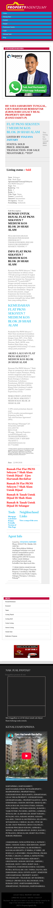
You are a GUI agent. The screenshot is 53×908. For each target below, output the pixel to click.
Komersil (8, 606)
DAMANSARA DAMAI (26, 867)
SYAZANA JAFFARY (28, 542)
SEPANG (9, 830)
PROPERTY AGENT (30, 875)
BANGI (34, 830)
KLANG (31, 822)
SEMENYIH (42, 872)
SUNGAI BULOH (12, 805)
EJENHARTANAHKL (14, 800)
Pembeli (5, 20)
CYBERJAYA (11, 867)
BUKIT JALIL (33, 864)
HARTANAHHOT (25, 786)
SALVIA (39, 870)
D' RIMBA (29, 850)
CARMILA (26, 856)
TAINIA (32, 870)
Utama (5, 13)
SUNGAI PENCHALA (27, 842)
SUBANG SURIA (18, 845)
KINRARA (37, 828)
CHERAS (23, 822)
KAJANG (41, 830)
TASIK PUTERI (12, 811)
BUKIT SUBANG (37, 814)
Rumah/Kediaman (10, 601)
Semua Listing (9, 627)
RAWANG (41, 808)
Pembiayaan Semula (9, 27)
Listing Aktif (9, 619)
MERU (8, 845)
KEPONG (32, 811)
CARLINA (17, 856)
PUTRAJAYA (11, 833)
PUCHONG (23, 811)
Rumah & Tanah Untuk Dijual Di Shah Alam (21, 496)
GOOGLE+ (10, 881)
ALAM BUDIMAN (33, 848)
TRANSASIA (24, 886)
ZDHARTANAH (40, 794)
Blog (4, 37)
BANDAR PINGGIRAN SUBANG (18, 828)
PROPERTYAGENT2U (32, 800)
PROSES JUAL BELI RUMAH (26, 881)
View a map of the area (29, 520)
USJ (26, 870)
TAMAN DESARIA (21, 859)
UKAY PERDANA (19, 825)
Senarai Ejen (8, 631)
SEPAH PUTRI (37, 856)
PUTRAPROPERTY (33, 789)
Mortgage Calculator (12, 518)
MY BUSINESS (38, 878)
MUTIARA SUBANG (28, 808)
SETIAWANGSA (12, 822)
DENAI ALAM (22, 833)
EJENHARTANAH (35, 797)
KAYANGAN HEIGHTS (15, 850)
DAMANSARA (12, 842)
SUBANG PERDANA (14, 836)
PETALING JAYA (12, 817)
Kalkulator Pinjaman (11, 636)
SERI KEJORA (19, 848)
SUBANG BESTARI (26, 803)
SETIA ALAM (11, 814)
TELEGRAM (25, 878)
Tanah (7, 610)
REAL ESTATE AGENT (27, 872)
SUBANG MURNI (27, 817)
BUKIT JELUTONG (37, 833)
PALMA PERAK (33, 853)
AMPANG (39, 861)
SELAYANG (41, 819)
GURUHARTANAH (13, 794)
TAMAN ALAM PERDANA (25, 819)
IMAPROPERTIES (13, 792)
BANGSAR (10, 864)
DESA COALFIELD (34, 825)
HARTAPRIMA (11, 786)
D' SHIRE (37, 850)
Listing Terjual (9, 614)
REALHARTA (27, 794)
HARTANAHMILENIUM (15, 789)
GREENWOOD (11, 861)
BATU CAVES (21, 864)
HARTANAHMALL (37, 886)
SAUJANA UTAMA (27, 805)
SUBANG (14, 808)
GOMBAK (41, 811)
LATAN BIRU (20, 853)
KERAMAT (34, 859)
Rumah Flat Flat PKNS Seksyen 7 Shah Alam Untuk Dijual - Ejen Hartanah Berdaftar (21, 473)
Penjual (5, 23)
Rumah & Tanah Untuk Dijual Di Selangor (21, 504)
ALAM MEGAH (23, 814)
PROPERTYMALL (28, 792)
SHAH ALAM (40, 803)
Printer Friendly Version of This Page (12, 524)
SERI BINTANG (33, 845)
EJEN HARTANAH (14, 875)
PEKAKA (9, 859)
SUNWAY (41, 842)
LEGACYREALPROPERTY (16, 797)
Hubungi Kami (7, 34)
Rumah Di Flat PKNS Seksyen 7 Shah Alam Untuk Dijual (20, 486)
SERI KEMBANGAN (22, 830)
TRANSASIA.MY (12, 878)
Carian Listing (9, 623)
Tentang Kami (7, 17)
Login (5, 30)
